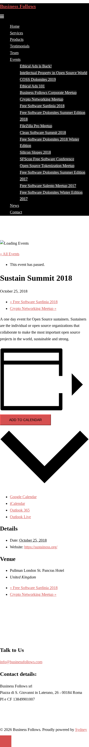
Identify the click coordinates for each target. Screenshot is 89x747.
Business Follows (18, 6)
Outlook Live (20, 517)
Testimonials (19, 46)
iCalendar (17, 503)
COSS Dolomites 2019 (38, 79)
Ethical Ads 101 (32, 86)
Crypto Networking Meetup (41, 99)
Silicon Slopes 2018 (35, 152)
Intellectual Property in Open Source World (53, 73)
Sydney (81, 729)
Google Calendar (23, 497)
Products (16, 39)
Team (14, 53)
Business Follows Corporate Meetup (48, 92)
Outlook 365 (20, 510)
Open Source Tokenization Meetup (47, 166)
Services (16, 33)
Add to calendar (25, 420)
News (14, 205)
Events (15, 59)
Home (15, 26)
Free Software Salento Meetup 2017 (48, 186)
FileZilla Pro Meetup (36, 126)
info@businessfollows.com (21, 662)
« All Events (9, 254)
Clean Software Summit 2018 (43, 132)
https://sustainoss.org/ (40, 547)
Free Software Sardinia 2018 (42, 106)
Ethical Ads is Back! (36, 66)
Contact (16, 212)
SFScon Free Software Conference (47, 159)
